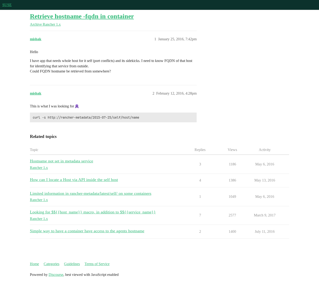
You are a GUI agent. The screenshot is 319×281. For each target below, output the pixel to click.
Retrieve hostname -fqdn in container (82, 16)
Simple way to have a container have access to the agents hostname (87, 231)
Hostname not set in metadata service (61, 161)
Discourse (56, 275)
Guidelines (72, 264)
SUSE (7, 5)
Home (34, 264)
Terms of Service (97, 264)
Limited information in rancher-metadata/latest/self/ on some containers (90, 193)
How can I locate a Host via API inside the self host (74, 179)
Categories (51, 264)
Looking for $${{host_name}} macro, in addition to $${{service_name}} (93, 212)
